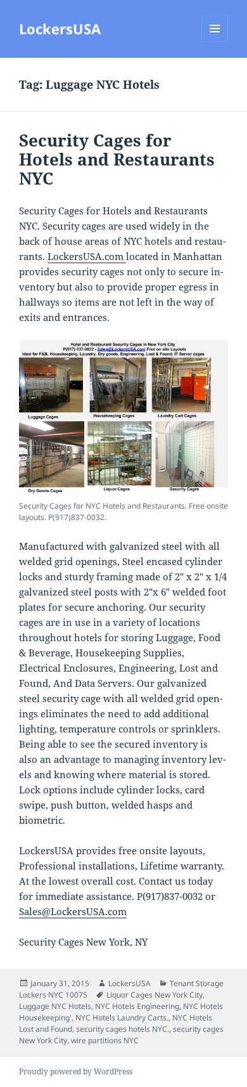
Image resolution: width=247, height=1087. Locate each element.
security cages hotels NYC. (122, 1029)
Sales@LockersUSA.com (73, 911)
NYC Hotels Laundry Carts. (121, 1017)
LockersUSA (60, 28)
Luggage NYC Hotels (55, 1006)
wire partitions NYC (105, 1040)
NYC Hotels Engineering (137, 1006)
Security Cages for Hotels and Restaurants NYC (117, 159)
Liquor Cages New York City (154, 994)
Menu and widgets (215, 41)
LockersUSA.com (87, 256)
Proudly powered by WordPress (75, 1071)
